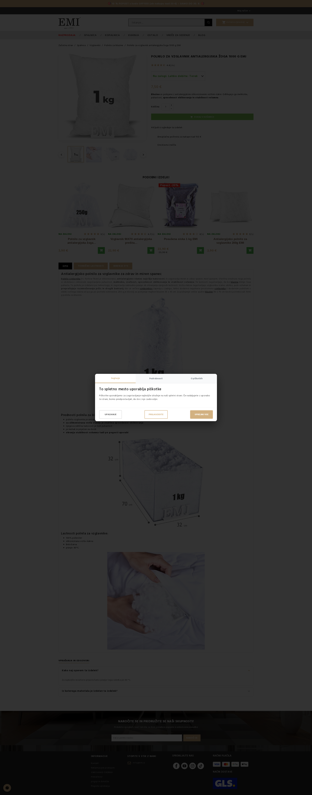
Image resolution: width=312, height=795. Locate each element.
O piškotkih (197, 378)
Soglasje (115, 378)
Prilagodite (156, 414)
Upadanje (111, 414)
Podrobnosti (156, 378)
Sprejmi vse (201, 414)
